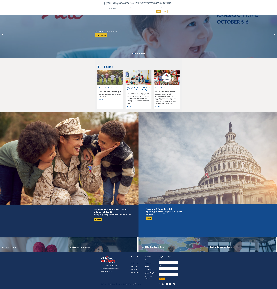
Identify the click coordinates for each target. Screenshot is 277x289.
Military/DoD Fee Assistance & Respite (150, 273)
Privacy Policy (111, 284)
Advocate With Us (150, 263)
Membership (148, 269)
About (146, 260)
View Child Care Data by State (152, 247)
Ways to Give (134, 269)
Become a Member (160, 88)
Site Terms (103, 284)
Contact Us (134, 260)
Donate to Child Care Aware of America (110, 88)
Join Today (157, 106)
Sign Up (149, 218)
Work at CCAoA (135, 272)
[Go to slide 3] (135, 53)
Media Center (134, 263)
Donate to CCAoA (9, 247)
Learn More (99, 36)
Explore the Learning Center (221, 247)
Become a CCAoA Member (80, 247)
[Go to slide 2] (134, 53)
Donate (147, 266)
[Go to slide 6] (141, 53)
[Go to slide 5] (139, 53)
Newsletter (134, 266)
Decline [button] (164, 11)
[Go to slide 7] (143, 53)
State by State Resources (148, 277)
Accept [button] (158, 11)
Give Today (101, 99)
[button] (2, 35)
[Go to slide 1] (132, 53)
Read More (129, 106)
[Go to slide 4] (137, 53)
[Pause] (144, 53)
